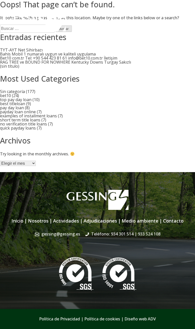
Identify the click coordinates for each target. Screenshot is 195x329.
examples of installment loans (28, 116)
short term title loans (20, 120)
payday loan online (18, 112)
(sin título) (9, 66)
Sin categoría (12, 91)
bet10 (5, 95)
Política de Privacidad (59, 319)
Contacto (173, 221)
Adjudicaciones (100, 221)
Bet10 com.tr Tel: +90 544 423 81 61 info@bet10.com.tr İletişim (58, 58)
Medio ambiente (140, 221)
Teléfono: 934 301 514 (125, 234)
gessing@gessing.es (111, 14)
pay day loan (12, 108)
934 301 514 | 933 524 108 (166, 14)
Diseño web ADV (140, 319)
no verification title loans (23, 124)
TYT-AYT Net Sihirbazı (21, 50)
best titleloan (12, 103)
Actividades (66, 221)
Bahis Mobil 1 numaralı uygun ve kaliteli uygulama (48, 54)
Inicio (17, 221)
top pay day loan (15, 99)
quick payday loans (18, 128)
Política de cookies (102, 319)
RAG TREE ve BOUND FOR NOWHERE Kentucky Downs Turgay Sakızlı (65, 62)
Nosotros (38, 221)
